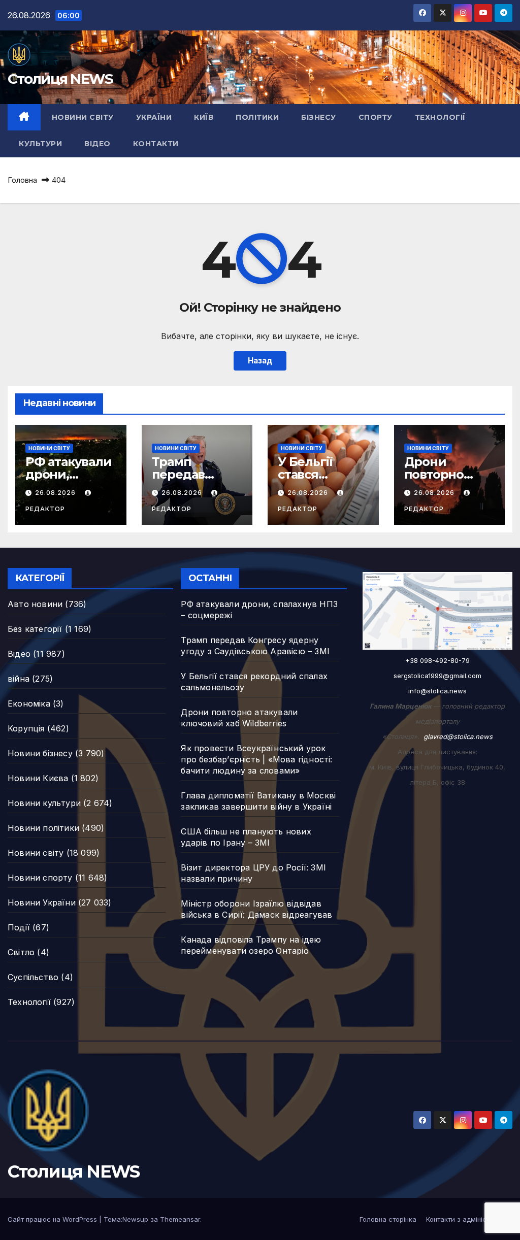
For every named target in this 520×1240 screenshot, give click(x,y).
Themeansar (180, 1219)
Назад (260, 360)
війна (18, 679)
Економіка (29, 703)
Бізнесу (318, 117)
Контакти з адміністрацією (469, 1219)
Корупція (26, 728)
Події (19, 927)
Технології (440, 117)
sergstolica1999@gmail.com (437, 676)
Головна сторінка (388, 1219)
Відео (97, 143)
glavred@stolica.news (458, 736)
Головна (22, 180)
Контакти (156, 143)
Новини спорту (40, 878)
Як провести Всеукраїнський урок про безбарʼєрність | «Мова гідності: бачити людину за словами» (256, 759)
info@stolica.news (437, 691)
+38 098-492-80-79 (437, 660)
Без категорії (35, 629)
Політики (257, 117)
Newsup (135, 1219)
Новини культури (44, 803)
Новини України (42, 902)
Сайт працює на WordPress (53, 1219)
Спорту (376, 117)
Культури (40, 143)
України (154, 117)
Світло (21, 952)
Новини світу (83, 117)
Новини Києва (38, 778)
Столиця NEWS (60, 78)
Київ (203, 117)
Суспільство (33, 977)
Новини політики (43, 828)
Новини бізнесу (40, 753)
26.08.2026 (56, 492)
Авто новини (35, 604)
